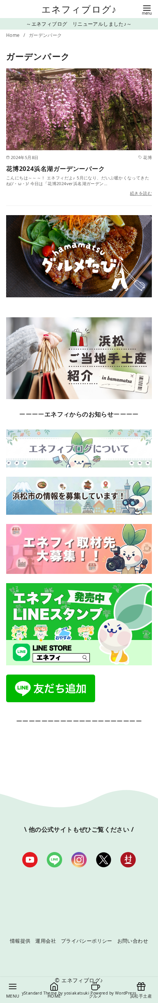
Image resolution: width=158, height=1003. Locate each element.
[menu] (147, 9)
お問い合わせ (132, 940)
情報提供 (20, 940)
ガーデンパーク (45, 35)
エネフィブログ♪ (79, 9)
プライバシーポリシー (86, 940)
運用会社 (45, 940)
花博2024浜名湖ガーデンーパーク (55, 168)
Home (13, 35)
